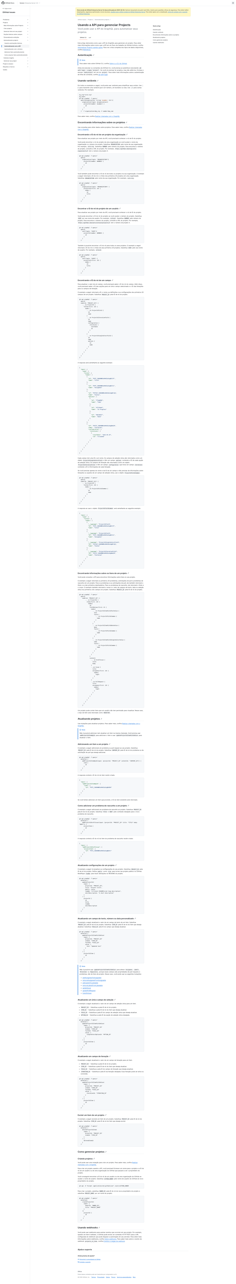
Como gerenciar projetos (91, 1151)
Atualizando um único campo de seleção (95, 1000)
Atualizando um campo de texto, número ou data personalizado (106, 918)
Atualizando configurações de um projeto (96, 865)
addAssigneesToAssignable (92, 978)
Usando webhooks (88, 1227)
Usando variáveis (87, 80)
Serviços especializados (124, 1277)
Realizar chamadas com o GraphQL (107, 116)
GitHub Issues (9, 12)
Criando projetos (85, 1159)
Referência (86, 50)
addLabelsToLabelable (90, 983)
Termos (93, 1277)
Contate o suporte (85, 1262)
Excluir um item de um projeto (91, 1115)
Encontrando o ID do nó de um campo (94, 280)
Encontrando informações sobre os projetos (101, 122)
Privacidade (100, 1277)
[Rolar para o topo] (232, 1280)
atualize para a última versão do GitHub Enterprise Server (128, 12)
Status (108, 1277)
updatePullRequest (89, 991)
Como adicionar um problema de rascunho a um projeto (102, 806)
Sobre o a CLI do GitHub (118, 63)
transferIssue (87, 993)
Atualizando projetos (89, 718)
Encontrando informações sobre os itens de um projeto (102, 573)
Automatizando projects (102, 19)
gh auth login (103, 74)
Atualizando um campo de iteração (93, 1056)
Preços (113, 1277)
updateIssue (87, 988)
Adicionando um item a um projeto (93, 744)
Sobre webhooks (110, 1239)
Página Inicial (7, 8)
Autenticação (85, 55)
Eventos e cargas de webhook (114, 1241)
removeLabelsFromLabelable (93, 985)
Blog (134, 1277)
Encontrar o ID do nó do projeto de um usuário (98, 208)
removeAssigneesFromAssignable (94, 980)
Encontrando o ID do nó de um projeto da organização (101, 134)
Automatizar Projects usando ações (90, 47)
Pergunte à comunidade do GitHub (90, 1259)
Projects (90, 19)
